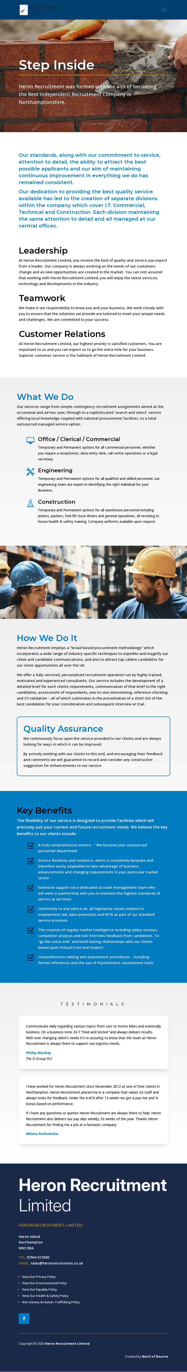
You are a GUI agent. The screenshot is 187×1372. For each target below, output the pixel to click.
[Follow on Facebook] (24, 1318)
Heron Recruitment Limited (67, 1343)
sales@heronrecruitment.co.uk (57, 1263)
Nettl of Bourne (155, 1356)
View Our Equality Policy (39, 1289)
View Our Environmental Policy (44, 1283)
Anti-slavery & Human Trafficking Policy (51, 1302)
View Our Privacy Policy (39, 1276)
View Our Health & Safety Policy (45, 1295)
